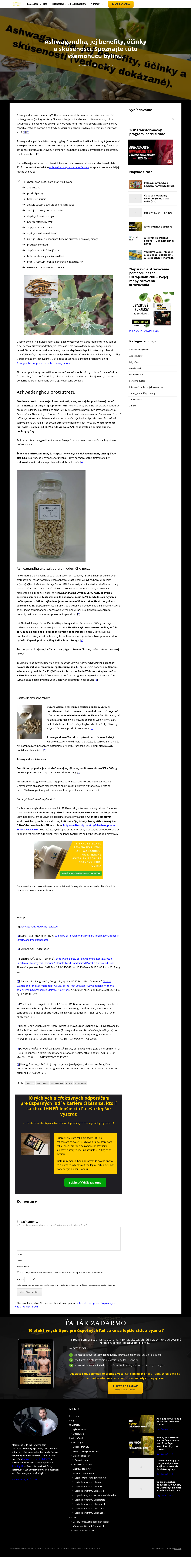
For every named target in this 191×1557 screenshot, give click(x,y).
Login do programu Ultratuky (88, 1486)
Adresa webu (23, 1266)
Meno (19, 1254)
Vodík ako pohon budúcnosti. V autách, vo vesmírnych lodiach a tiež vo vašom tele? (169, 1486)
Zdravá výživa (135, 399)
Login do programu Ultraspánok (89, 1504)
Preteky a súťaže (137, 380)
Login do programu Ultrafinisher (89, 1512)
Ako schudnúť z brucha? (158, 226)
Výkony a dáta (80, 1429)
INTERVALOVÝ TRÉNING (158, 212)
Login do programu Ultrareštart (89, 1499)
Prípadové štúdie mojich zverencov (146, 387)
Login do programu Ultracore (88, 1482)
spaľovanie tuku (57, 1083)
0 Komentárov (105, 65)
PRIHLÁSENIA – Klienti (83, 1473)
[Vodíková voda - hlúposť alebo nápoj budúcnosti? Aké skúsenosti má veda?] (135, 255)
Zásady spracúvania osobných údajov (91, 1521)
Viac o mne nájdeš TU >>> (24, 1479)
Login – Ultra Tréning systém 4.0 (90, 1477)
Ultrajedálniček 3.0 (82, 1455)
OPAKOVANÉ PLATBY (83, 1530)
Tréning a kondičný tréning (142, 393)
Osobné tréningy (81, 1446)
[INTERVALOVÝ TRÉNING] (135, 212)
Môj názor (134, 362)
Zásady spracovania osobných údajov (99, 1285)
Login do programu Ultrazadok (89, 1508)
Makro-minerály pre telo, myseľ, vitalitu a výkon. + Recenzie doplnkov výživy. (168, 1465)
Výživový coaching (81, 1468)
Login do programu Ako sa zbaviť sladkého (95, 1495)
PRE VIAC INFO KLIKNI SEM (144, 330)
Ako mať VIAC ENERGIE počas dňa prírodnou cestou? (169, 1421)
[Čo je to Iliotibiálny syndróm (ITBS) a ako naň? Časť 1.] (135, 198)
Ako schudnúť (135, 355)
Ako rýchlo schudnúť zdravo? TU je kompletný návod (159, 240)
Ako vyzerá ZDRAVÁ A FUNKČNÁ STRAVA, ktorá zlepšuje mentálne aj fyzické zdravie (168, 1443)
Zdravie (132, 405)
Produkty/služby (78, 4)
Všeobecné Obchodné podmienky (89, 1526)
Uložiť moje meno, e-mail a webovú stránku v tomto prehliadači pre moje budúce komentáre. (62, 1272)
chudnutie (30, 1083)
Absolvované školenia (139, 349)
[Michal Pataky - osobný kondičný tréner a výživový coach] (16, 4)
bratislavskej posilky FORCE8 (36, 1459)
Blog (45, 4)
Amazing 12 (17, 1466)
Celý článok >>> (164, 1429)
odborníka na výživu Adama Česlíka (69, 167)
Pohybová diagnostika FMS (86, 1451)
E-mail (19, 1260)
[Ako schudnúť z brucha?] (135, 227)
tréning (69, 1083)
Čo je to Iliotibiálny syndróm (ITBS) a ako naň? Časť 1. (156, 198)
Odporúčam (78, 1433)
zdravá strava (80, 1083)
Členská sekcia (81, 1460)
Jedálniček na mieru (82, 1464)
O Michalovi (58, 4)
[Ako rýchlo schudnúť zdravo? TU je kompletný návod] (135, 241)
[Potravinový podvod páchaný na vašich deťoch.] (135, 184)
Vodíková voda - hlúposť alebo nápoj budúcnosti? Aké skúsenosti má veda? (159, 254)
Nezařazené (135, 368)
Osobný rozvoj (136, 374)
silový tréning (42, 1083)
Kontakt (96, 4)
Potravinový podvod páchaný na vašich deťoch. (159, 184)
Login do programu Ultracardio (89, 1490)
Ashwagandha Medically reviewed (39, 926)
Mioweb (177, 1548)
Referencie (32, 4)
